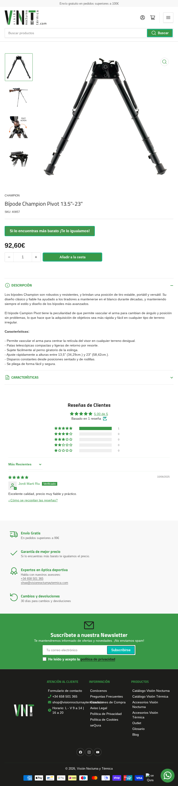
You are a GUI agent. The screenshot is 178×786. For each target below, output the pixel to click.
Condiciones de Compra (108, 702)
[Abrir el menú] (168, 17)
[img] (18, 477)
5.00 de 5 (101, 414)
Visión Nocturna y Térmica (95, 768)
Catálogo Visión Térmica (150, 696)
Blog (135, 734)
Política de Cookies (104, 719)
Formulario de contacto (65, 691)
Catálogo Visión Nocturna (151, 691)
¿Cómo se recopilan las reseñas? (33, 500)
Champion (12, 195)
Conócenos (98, 691)
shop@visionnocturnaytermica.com (44, 582)
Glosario (138, 729)
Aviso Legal (98, 708)
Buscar (163, 33)
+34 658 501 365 (32, 578)
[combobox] (89, 33)
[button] (63, 428)
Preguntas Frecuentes (106, 696)
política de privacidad (98, 659)
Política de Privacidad (106, 714)
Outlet (136, 723)
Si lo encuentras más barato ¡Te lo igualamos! (50, 231)
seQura (95, 725)
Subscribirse (120, 650)
